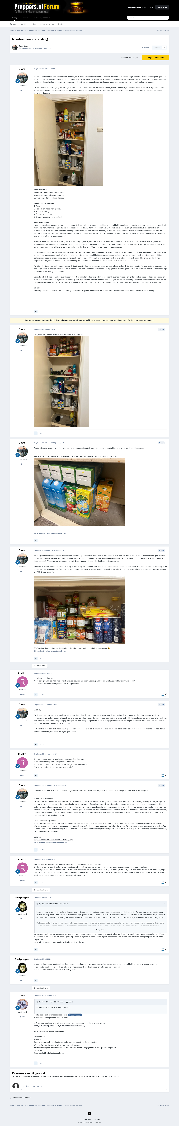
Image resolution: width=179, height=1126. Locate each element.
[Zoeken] (166, 18)
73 (23, 90)
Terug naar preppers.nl (41, 18)
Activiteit (25, 18)
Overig (14, 18)
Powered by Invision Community (89, 1122)
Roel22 (22, 673)
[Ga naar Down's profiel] (15, 47)
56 (23, 919)
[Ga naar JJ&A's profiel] (22, 1004)
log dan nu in (80, 1076)
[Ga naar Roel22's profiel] (22, 681)
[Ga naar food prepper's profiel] (22, 906)
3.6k (23, 1017)
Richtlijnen (24, 24)
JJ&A (22, 995)
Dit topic (158, 18)
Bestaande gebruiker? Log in (140, 7)
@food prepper (75, 1015)
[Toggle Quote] (38, 904)
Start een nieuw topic (129, 58)
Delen (146, 47)
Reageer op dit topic (155, 58)
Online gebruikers (47, 24)
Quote (42, 311)
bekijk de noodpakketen (60, 320)
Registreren (162, 7)
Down (26, 46)
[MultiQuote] (36, 311)
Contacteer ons (85, 1119)
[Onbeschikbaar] (68, 140)
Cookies (97, 1119)
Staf (34, 24)
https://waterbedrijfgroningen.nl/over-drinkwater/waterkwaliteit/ (59, 1026)
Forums (13, 24)
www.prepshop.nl (146, 320)
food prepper (22, 897)
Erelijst (60, 24)
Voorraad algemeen (43, 49)
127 (23, 694)
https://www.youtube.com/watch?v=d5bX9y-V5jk (53, 840)
